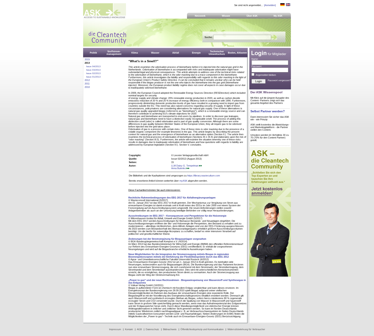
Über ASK (252, 15)
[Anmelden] (270, 5)
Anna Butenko (179, 168)
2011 (87, 83)
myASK (183, 180)
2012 (87, 80)
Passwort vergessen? (279, 80)
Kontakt (129, 329)
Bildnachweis (170, 329)
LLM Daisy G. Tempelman (185, 165)
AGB (139, 329)
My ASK (278, 15)
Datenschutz (152, 329)
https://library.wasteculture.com (203, 175)
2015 (87, 59)
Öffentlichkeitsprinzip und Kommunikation (202, 329)
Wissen (226, 15)
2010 (87, 87)
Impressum (115, 329)
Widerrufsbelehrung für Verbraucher (246, 329)
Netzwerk (200, 15)
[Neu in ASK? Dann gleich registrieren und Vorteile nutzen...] (270, 275)
